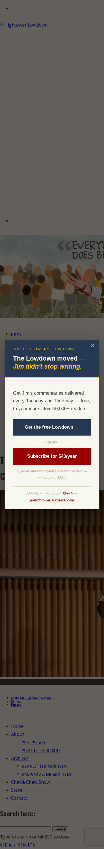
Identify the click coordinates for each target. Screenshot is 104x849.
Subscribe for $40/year (52, 456)
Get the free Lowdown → (52, 427)
